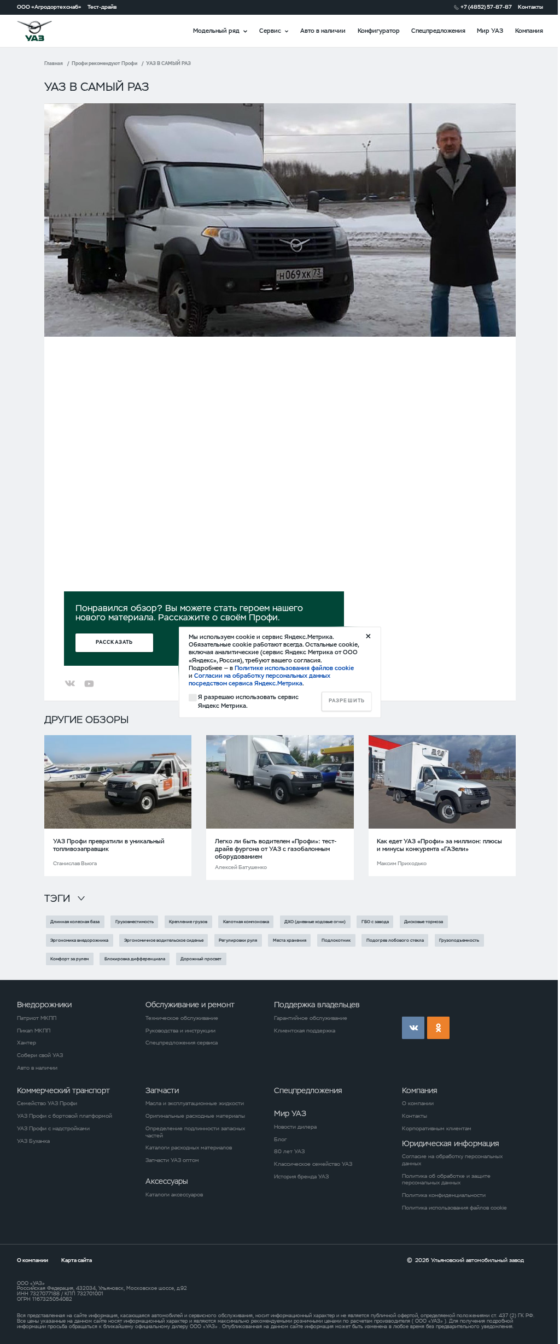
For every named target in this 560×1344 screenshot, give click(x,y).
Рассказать (114, 642)
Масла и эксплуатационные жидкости (194, 1103)
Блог (280, 1139)
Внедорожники (44, 1005)
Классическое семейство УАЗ (313, 1164)
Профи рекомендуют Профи (104, 64)
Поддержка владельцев (317, 1005)
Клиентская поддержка (304, 1031)
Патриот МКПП (36, 1018)
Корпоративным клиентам (436, 1128)
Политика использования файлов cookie (454, 1208)
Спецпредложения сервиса (181, 1043)
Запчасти (162, 1090)
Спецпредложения (438, 30)
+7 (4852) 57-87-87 (486, 7)
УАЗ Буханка (33, 1141)
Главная (53, 64)
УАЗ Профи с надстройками (53, 1128)
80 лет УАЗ (289, 1151)
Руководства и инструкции (180, 1031)
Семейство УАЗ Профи (47, 1103)
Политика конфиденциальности (444, 1195)
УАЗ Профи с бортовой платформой (64, 1116)
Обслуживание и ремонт (190, 1005)
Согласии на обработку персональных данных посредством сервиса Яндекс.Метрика (259, 680)
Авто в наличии (323, 30)
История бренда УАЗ (301, 1176)
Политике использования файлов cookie (294, 668)
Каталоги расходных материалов (188, 1148)
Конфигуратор (379, 30)
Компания (529, 30)
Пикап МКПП (33, 1031)
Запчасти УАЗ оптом (172, 1160)
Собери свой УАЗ (40, 1055)
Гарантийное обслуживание (310, 1018)
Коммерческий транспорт (63, 1090)
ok (438, 1028)
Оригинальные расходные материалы (195, 1116)
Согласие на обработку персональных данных (452, 1160)
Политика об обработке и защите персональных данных (446, 1180)
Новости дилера (295, 1127)
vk (413, 1028)
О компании (418, 1103)
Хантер (26, 1043)
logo (44, 31)
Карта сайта (76, 1260)
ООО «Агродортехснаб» (49, 7)
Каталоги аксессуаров (174, 1195)
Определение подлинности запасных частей (195, 1132)
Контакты (530, 7)
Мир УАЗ (490, 30)
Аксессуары (166, 1181)
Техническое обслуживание (181, 1018)
